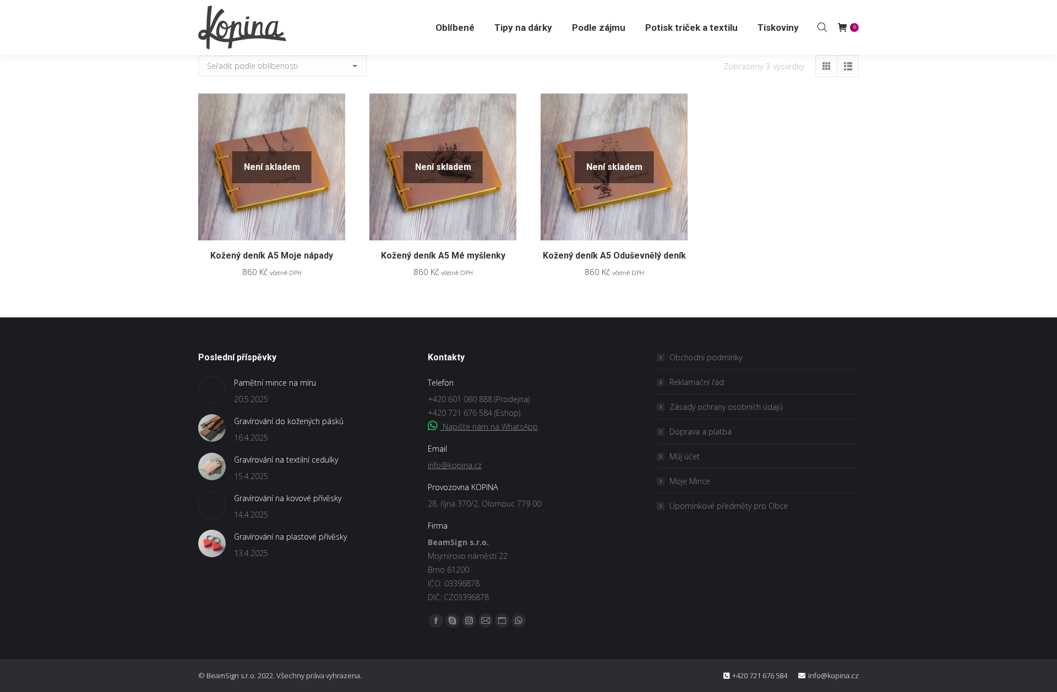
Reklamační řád (696, 382)
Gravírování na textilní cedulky (286, 459)
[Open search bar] (822, 27)
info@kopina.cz (455, 465)
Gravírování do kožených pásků (289, 421)
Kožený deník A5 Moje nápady (271, 255)
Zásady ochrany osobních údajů (726, 407)
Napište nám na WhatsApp (489, 426)
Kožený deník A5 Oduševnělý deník (614, 255)
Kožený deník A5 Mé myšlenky (443, 255)
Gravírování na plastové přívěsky (290, 536)
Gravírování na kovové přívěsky (287, 498)
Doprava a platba (700, 431)
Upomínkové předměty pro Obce (728, 506)
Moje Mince (689, 481)
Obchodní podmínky (705, 357)
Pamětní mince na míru (275, 382)
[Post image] (212, 389)
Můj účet (684, 456)
